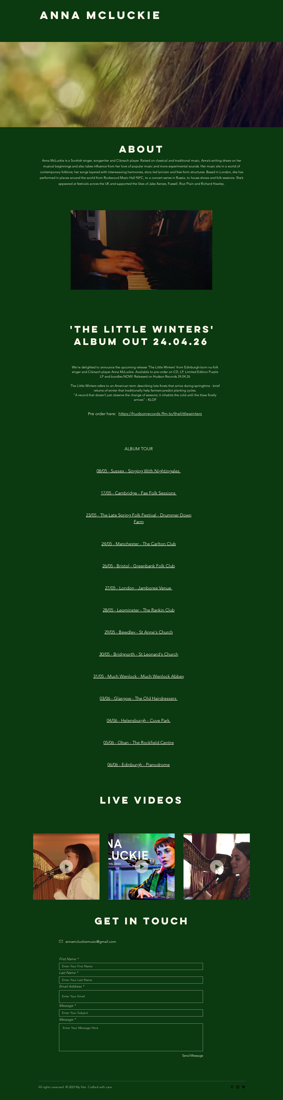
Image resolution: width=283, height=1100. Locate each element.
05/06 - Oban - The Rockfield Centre (138, 742)
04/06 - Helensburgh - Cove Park (139, 720)
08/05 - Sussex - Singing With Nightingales (139, 470)
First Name (67, 959)
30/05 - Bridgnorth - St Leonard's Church (138, 654)
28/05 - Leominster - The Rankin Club (139, 610)
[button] (141, 285)
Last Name (67, 973)
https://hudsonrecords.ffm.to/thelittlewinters (160, 413)
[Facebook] (232, 1087)
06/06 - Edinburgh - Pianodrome (138, 764)
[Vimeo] (243, 1087)
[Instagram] (238, 1087)
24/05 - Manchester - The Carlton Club (138, 543)
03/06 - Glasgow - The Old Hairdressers (139, 698)
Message (66, 1005)
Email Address (70, 986)
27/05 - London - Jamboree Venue (138, 588)
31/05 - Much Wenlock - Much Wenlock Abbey (138, 676)
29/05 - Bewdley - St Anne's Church (139, 632)
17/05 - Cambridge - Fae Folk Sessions (139, 493)
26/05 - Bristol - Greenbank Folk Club (138, 565)
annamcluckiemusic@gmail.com (90, 941)
